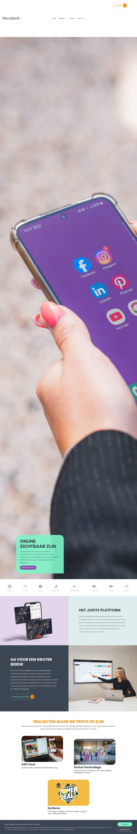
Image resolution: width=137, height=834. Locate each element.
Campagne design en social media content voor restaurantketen (67, 812)
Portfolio (71, 18)
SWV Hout (28, 764)
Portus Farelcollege (87, 767)
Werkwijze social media (20, 697)
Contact (118, 5)
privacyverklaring (69, 829)
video (111, 591)
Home (54, 18)
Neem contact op (28, 568)
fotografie (94, 591)
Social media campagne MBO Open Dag (39, 767)
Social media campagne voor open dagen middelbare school (93, 771)
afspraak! (25, 689)
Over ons (80, 18)
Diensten (61, 18)
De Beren (54, 808)
